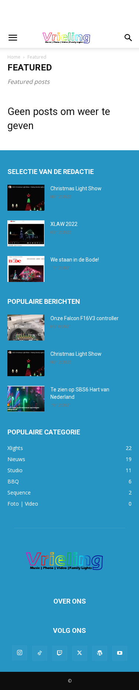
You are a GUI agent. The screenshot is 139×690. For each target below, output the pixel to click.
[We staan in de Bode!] (25, 269)
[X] (79, 653)
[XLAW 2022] (25, 233)
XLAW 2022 (63, 224)
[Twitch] (59, 653)
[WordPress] (99, 653)
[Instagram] (19, 652)
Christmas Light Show (76, 188)
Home (13, 57)
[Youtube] (119, 653)
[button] (12, 38)
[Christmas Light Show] (25, 198)
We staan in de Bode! (74, 260)
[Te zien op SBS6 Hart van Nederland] (25, 399)
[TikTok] (39, 653)
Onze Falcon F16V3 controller (84, 318)
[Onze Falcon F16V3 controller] (25, 328)
